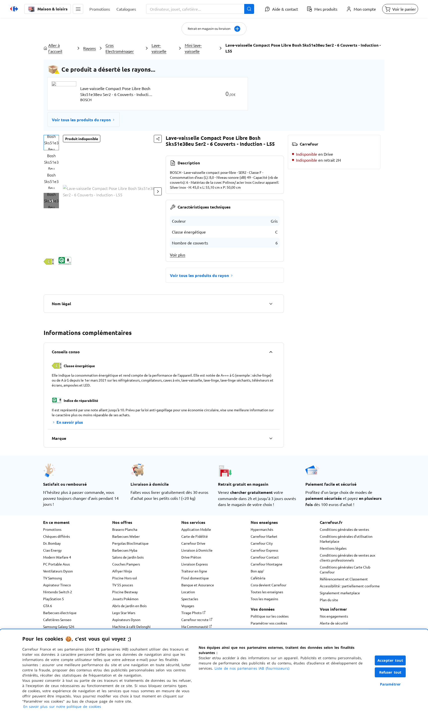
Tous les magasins (264, 598)
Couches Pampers (126, 564)
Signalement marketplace (340, 593)
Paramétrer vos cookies (269, 623)
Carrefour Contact (265, 557)
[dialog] (214, 672)
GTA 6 (47, 605)
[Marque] (271, 438)
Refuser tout (390, 672)
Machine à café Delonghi (131, 626)
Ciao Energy (52, 550)
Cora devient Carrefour (268, 585)
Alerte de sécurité (334, 623)
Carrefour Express (264, 550)
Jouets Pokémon (125, 598)
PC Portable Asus (56, 564)
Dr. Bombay (52, 543)
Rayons (89, 48)
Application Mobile (196, 529)
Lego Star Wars (123, 612)
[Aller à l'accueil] (14, 9)
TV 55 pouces (122, 585)
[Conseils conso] (271, 352)
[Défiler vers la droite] (158, 191)
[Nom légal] (271, 304)
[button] (78, 9)
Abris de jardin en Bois (129, 605)
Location (188, 592)
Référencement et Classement (344, 579)
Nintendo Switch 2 (57, 592)
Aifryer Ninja (122, 571)
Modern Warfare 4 (57, 557)
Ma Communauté (195, 626)
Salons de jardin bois (128, 557)
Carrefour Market (264, 536)
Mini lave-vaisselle (193, 48)
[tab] (51, 142)
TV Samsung (52, 578)
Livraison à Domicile (197, 550)
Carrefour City (262, 543)
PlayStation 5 (53, 598)
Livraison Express (194, 564)
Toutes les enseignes (267, 592)
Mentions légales (333, 548)
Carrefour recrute (195, 619)
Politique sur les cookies (270, 616)
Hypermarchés (262, 529)
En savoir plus (69, 422)
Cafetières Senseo (57, 619)
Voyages (187, 605)
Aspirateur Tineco (57, 585)
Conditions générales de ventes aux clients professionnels (347, 557)
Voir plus (177, 254)
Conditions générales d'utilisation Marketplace (346, 538)
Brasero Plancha (124, 529)
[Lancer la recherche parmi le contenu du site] (249, 9)
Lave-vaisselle (159, 48)
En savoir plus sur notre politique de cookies (62, 706)
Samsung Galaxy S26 (58, 626)
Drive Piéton (191, 557)
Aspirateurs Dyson (126, 619)
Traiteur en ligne (194, 571)
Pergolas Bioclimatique (130, 543)
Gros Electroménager (120, 48)
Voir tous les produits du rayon (81, 119)
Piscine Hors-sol (124, 578)
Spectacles (189, 598)
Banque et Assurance (197, 585)
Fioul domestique (195, 578)
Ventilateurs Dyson (58, 571)
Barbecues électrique (60, 612)
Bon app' (257, 571)
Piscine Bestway (125, 592)
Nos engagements (334, 616)
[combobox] (200, 9)
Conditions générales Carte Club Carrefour (345, 569)
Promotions (52, 529)
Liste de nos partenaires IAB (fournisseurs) (251, 668)
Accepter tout (390, 660)
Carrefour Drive (193, 543)
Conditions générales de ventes (344, 529)
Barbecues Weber (126, 536)
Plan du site (329, 599)
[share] (158, 139)
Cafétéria (258, 578)
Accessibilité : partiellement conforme (350, 586)
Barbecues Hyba (124, 550)
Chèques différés (56, 536)
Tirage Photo (191, 612)
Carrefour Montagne (266, 564)
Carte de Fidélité (194, 536)
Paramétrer (390, 684)
